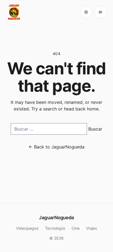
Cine (76, 228)
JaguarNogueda (56, 217)
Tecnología (55, 228)
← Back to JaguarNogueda (56, 147)
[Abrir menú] (100, 12)
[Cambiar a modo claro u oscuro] (86, 12)
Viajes (91, 228)
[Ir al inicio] (14, 12)
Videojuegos (27, 228)
